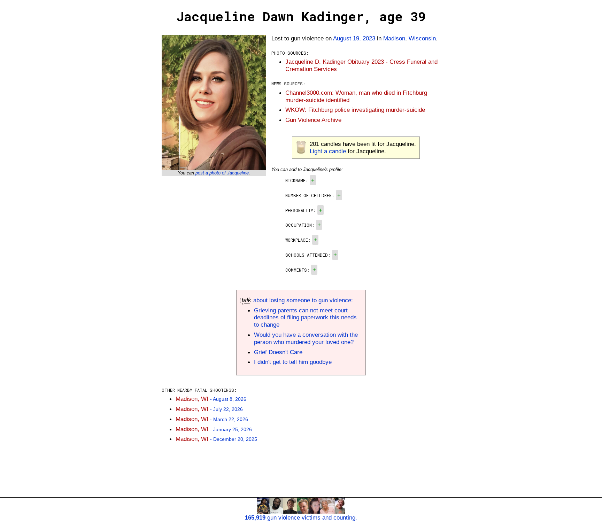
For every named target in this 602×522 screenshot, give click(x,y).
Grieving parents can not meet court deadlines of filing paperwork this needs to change (305, 317)
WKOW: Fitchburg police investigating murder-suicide (355, 109)
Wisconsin (422, 38)
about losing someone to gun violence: (302, 300)
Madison (394, 38)
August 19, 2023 (354, 38)
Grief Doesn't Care (278, 352)
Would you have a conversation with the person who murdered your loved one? (306, 338)
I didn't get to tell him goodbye (293, 361)
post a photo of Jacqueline (222, 173)
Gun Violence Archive (313, 119)
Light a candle (328, 151)
